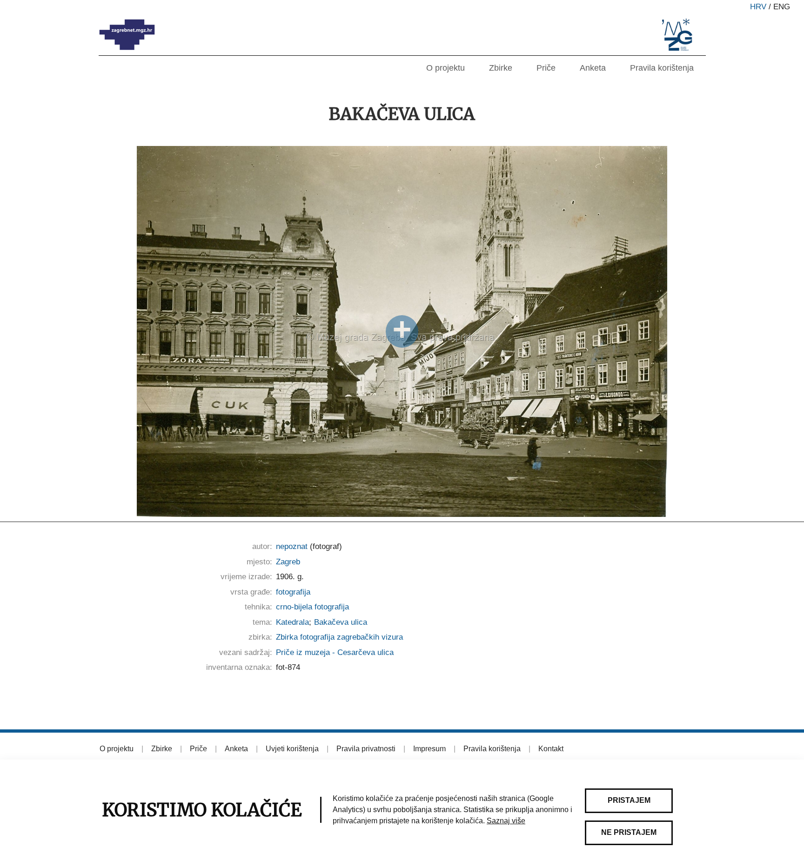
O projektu (445, 68)
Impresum (429, 749)
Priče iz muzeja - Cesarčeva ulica (335, 652)
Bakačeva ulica (340, 622)
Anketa (593, 68)
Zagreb (288, 561)
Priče (546, 68)
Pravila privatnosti (365, 749)
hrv (758, 6)
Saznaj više (506, 821)
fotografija (293, 592)
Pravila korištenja (662, 68)
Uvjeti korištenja (292, 749)
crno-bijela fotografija (312, 606)
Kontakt (550, 749)
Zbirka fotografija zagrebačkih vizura (339, 637)
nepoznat (292, 546)
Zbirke (500, 68)
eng (781, 6)
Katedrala (292, 622)
